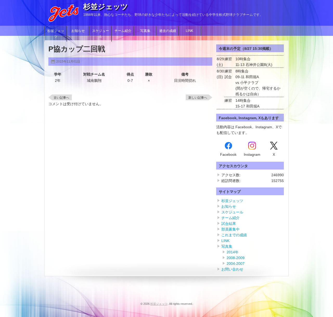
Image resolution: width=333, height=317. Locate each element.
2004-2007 (236, 263)
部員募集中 (230, 229)
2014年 (233, 252)
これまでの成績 (234, 235)
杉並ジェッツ (105, 7)
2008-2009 (236, 258)
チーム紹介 (122, 31)
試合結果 (228, 223)
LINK (190, 31)
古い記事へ (61, 97)
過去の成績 (167, 31)
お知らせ (78, 31)
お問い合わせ (232, 269)
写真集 (145, 31)
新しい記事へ (197, 97)
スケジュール (100, 33)
